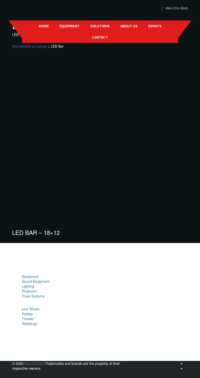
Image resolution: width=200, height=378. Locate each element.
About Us (129, 26)
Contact (100, 37)
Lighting (28, 286)
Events (154, 26)
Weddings (29, 323)
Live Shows (31, 308)
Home (44, 26)
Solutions (100, 26)
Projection (29, 291)
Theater (28, 318)
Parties (27, 313)
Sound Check (34, 363)
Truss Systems (33, 296)
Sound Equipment (36, 281)
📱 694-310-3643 (174, 8)
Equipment (70, 26)
